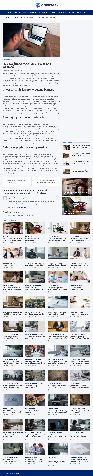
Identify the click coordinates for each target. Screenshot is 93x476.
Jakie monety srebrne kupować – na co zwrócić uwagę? (12, 412)
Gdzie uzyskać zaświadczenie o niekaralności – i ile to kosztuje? (11, 462)
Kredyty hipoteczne (58, 359)
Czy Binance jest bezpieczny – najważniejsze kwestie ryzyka (58, 436)
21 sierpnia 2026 (53, 267)
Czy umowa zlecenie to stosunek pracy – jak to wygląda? (33, 461)
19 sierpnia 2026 (53, 292)
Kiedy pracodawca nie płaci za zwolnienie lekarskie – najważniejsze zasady (35, 265)
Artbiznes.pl (15, 473)
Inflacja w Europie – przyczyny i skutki (32, 386)
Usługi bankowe (59, 310)
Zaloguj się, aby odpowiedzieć (17, 207)
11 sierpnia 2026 (53, 390)
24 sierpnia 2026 (8, 243)
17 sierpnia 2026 (76, 316)
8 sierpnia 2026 (76, 414)
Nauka (33, 408)
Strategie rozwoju (12, 383)
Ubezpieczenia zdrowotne (55, 459)
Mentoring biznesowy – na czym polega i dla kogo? (12, 337)
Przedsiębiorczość (12, 334)
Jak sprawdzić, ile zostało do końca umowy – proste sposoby (79, 363)
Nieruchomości (43, 12)
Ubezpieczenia (52, 457)
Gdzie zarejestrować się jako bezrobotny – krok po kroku (57, 265)
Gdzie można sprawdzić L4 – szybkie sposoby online (12, 313)
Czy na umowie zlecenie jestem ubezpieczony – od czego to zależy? (12, 289)
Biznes (10, 12)
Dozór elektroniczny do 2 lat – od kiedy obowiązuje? (57, 411)
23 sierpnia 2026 (53, 243)
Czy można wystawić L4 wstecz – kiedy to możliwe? (57, 288)
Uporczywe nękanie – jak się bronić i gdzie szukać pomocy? (81, 163)
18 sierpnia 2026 (8, 316)
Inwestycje (20, 432)
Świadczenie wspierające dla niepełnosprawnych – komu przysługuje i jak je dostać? (81, 171)
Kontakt (79, 12)
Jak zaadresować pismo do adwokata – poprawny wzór (79, 461)
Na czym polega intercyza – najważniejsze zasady (57, 313)
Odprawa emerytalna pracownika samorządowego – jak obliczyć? (11, 265)
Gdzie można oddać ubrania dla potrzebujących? (81, 154)
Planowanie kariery (13, 261)
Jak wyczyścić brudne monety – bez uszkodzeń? (79, 386)
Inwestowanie (7, 60)
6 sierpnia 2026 (76, 439)
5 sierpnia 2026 (31, 463)
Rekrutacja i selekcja (36, 261)
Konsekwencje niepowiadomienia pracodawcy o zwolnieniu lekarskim (79, 290)
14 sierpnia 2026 (31, 365)
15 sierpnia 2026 (76, 341)
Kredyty (72, 310)
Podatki (53, 12)
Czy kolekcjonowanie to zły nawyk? (16, 181)
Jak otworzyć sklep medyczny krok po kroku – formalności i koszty (80, 338)
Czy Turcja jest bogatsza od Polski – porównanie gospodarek (35, 436)
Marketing (33, 12)
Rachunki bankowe (83, 359)
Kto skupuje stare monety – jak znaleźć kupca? (57, 386)
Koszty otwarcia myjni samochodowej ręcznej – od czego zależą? (11, 363)
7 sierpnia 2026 (31, 439)
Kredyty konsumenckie (82, 310)
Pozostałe (61, 12)
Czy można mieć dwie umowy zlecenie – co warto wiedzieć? (80, 265)
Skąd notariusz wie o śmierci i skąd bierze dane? (35, 362)
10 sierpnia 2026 (8, 414)
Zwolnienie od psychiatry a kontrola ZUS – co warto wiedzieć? (57, 463)
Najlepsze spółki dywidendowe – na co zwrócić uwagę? (10, 436)
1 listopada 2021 (8, 70)
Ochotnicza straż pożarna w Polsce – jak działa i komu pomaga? (81, 147)
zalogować (12, 215)
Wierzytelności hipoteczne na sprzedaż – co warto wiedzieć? (57, 363)
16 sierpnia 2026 (31, 341)
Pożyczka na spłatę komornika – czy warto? (79, 313)
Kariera (25, 12)
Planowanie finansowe (36, 334)
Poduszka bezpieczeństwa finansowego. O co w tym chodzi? (45, 181)
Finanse (16, 12)
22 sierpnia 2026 (8, 267)
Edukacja (71, 12)
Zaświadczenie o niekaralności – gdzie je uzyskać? (34, 289)
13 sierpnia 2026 (76, 365)
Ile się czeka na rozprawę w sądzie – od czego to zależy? (58, 337)
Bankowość (51, 310)
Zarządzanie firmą (12, 359)
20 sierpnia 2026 (8, 292)
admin (17, 70)
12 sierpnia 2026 (8, 390)
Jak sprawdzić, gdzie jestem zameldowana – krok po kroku (78, 436)
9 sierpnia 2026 (31, 414)
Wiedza (11, 236)
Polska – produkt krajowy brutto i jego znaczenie (12, 386)
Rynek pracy (56, 261)
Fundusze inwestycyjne (9, 432)
